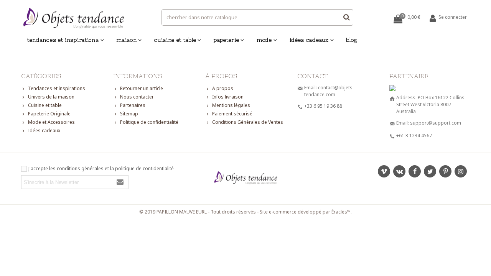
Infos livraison (228, 97)
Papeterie (226, 40)
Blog (352, 40)
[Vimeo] (384, 171)
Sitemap (129, 113)
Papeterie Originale (49, 113)
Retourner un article (141, 88)
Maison (126, 40)
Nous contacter (137, 97)
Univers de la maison (51, 97)
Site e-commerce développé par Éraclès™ (305, 212)
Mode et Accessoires (51, 122)
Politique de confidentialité (149, 122)
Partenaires (132, 105)
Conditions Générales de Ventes (247, 122)
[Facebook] (415, 171)
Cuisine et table (175, 40)
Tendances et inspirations (63, 40)
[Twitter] (430, 171)
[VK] (399, 171)
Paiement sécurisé (232, 113)
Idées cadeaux (309, 40)
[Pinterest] (445, 171)
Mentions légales (231, 105)
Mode (264, 40)
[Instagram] (461, 171)
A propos (222, 88)
